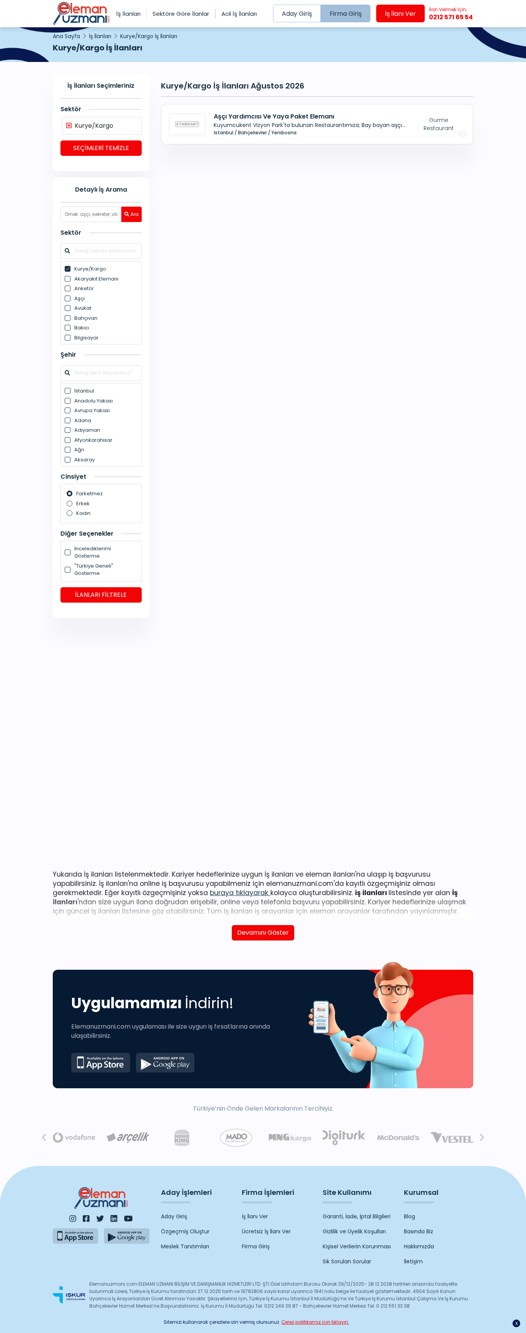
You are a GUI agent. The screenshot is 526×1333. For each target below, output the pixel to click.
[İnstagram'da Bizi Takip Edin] (72, 1218)
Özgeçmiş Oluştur (185, 1231)
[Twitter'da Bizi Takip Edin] (100, 1218)
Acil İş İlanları (239, 14)
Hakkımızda (419, 1246)
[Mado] (236, 1138)
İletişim (413, 1261)
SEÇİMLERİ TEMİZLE (101, 148)
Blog (409, 1216)
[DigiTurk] (344, 1137)
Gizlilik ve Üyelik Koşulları (354, 1231)
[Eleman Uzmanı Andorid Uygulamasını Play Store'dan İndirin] (165, 1062)
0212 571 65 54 (451, 14)
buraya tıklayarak (240, 892)
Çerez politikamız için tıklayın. (315, 1322)
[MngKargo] (290, 1138)
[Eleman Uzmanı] (81, 13)
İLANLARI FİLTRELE (101, 594)
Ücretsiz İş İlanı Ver (266, 1231)
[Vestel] (452, 1137)
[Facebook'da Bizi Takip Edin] (86, 1218)
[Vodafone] (74, 1138)
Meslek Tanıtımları (185, 1246)
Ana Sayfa (66, 36)
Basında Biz (418, 1231)
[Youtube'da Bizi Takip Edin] (128, 1218)
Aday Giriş (297, 13)
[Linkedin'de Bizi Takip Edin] (114, 1218)
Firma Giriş (346, 13)
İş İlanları (128, 14)
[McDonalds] (398, 1138)
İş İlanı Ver (400, 13)
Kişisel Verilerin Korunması (357, 1246)
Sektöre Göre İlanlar (180, 14)
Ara (135, 214)
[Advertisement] (101, 742)
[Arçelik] (128, 1138)
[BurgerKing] (182, 1138)
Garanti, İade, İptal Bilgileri (356, 1216)
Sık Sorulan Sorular (347, 1261)
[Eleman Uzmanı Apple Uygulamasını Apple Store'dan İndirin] (100, 1062)
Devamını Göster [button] (263, 932)
